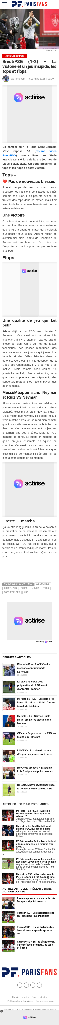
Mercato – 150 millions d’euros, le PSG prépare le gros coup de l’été (35, 875)
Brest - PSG (10, 588)
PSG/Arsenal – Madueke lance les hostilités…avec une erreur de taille (36, 860)
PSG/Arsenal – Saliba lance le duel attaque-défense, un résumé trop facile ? (36, 844)
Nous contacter (39, 997)
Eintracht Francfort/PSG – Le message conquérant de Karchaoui (33, 668)
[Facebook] (19, 985)
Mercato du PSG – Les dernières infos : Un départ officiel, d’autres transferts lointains (36, 702)
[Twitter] (26, 985)
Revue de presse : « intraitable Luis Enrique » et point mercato (36, 900)
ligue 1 (35, 588)
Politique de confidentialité (20, 1001)
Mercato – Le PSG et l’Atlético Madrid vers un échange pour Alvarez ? (33, 813)
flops (24, 588)
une (26, 592)
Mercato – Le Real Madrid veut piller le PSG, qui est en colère (33, 827)
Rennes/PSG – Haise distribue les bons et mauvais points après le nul (35, 930)
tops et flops (12, 592)
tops (46, 588)
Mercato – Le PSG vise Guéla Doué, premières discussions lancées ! (34, 720)
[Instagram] (39, 985)
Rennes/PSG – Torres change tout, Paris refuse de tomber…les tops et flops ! (36, 944)
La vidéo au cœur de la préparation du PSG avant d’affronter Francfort (32, 685)
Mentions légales (20, 997)
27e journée (42, 584)
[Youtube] (32, 985)
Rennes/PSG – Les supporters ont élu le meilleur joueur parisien (35, 914)
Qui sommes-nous (45, 1001)
